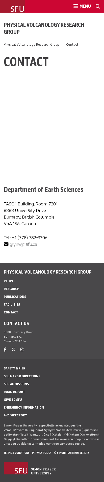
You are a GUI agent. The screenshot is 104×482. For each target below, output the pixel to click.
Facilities (12, 304)
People (9, 281)
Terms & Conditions (17, 452)
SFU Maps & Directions (22, 376)
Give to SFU (13, 399)
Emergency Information (24, 407)
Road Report (14, 392)
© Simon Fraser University (71, 452)
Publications (15, 296)
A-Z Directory (15, 415)
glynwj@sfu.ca (23, 244)
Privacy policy (41, 452)
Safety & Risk (14, 368)
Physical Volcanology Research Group (44, 28)
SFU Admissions (16, 384)
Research (11, 289)
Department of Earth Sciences (43, 189)
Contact (11, 312)
